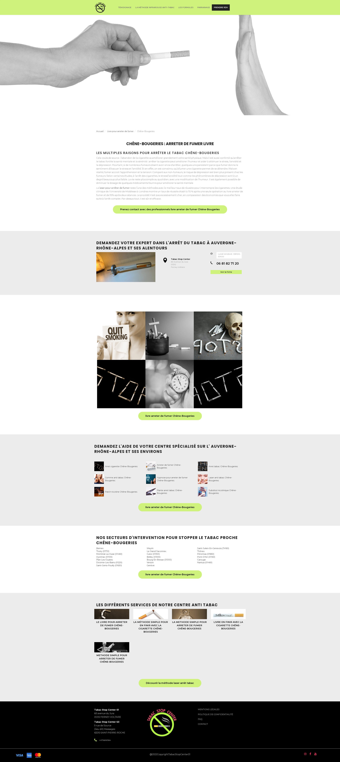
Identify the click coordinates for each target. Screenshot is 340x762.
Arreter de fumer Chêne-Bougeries (169, 466)
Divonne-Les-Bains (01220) (109, 562)
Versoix (150, 562)
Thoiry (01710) (102, 551)
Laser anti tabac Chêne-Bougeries (220, 479)
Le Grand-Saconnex (156, 551)
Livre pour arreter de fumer (120, 131)
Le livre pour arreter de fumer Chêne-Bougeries (111, 625)
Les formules (185, 7)
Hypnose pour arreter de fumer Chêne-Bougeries (172, 479)
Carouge (201, 559)
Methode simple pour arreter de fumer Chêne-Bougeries (111, 658)
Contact (203, 724)
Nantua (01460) (204, 562)
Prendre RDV (221, 7)
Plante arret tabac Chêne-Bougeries (169, 491)
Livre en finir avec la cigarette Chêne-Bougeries (228, 625)
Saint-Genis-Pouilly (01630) (109, 565)
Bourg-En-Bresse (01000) (159, 559)
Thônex (201, 551)
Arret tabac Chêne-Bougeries (223, 466)
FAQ (200, 719)
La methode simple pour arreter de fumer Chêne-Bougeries (189, 625)
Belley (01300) (154, 557)
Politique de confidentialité (215, 714)
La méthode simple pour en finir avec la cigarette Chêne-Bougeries (150, 627)
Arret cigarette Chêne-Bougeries (121, 466)
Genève (150, 565)
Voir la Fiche (226, 272)
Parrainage (203, 7)
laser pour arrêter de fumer (114, 188)
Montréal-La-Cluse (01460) (109, 554)
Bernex (99, 548)
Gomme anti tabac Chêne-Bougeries (118, 479)
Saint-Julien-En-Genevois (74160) (213, 548)
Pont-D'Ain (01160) (206, 557)
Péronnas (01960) (205, 554)
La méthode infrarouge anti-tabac (154, 7)
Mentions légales (208, 709)
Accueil (99, 131)
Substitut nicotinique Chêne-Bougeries (223, 491)
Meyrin (150, 548)
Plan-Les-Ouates (104, 559)
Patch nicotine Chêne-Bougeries (121, 492)
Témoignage (124, 7)
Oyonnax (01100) (104, 557)
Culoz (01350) (153, 554)
